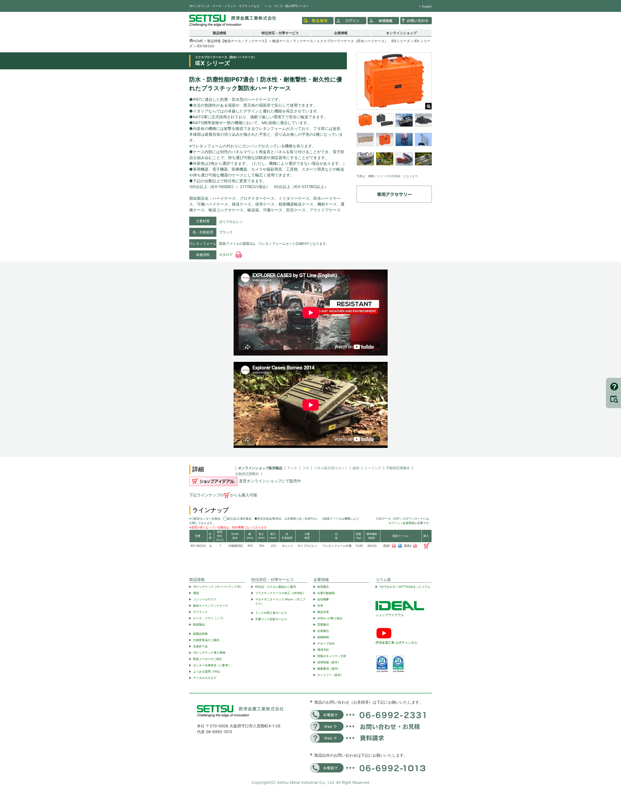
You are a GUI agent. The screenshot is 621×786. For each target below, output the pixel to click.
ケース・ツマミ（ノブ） (209, 618)
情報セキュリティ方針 (331, 656)
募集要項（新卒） (329, 668)
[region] (394, 142)
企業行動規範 (326, 593)
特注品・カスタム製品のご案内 (275, 586)
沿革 (320, 605)
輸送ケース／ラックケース (210, 605)
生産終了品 (200, 646)
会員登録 (408, 523)
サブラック (200, 612)
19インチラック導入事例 (209, 652)
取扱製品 (199, 624)
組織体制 (323, 637)
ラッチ (292, 468)
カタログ (226, 254)
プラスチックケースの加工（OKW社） (280, 593)
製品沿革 (323, 612)
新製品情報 (200, 633)
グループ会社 (326, 643)
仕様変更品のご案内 (206, 640)
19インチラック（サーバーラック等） (218, 586)
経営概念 (323, 586)
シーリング (372, 468)
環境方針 (323, 649)
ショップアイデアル (390, 615)
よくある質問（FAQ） (207, 671)
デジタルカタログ (204, 678)
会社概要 (323, 599)
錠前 (356, 468)
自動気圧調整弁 (247, 474)
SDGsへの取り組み (330, 618)
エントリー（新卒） (330, 675)
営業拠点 (323, 624)
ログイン (394, 523)
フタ (305, 468)
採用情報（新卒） (329, 662)
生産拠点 (323, 631)
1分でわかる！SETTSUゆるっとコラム (404, 586)
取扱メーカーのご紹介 (207, 659)
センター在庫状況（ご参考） (212, 665)
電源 (196, 593)
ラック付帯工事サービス (271, 613)
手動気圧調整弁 (398, 468)
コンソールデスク (204, 599)
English (427, 6)
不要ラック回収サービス (271, 619)
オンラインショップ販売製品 (260, 468)
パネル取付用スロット (331, 468)
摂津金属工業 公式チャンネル (396, 642)
